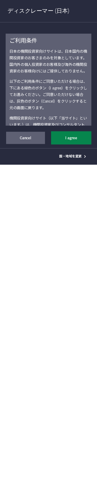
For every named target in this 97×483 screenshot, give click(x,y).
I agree (71, 138)
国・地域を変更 (70, 156)
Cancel (25, 138)
